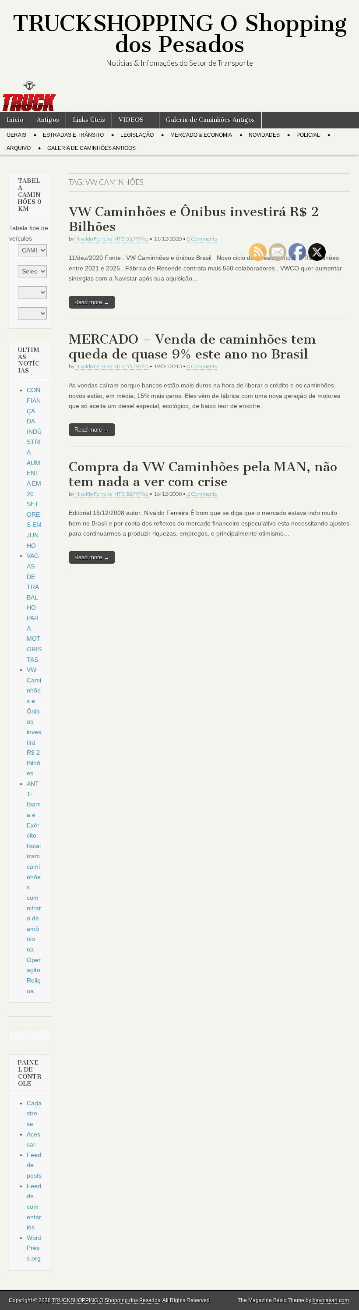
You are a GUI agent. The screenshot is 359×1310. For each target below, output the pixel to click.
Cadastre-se (34, 1113)
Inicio (15, 120)
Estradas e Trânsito (73, 135)
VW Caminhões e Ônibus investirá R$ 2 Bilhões (194, 219)
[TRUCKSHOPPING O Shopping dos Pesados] (179, 96)
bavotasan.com (331, 1300)
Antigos (48, 120)
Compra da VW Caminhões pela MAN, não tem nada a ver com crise (203, 474)
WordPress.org (34, 1248)
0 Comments (202, 238)
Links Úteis (89, 120)
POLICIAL (308, 135)
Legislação (137, 135)
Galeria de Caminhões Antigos (210, 120)
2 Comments (202, 493)
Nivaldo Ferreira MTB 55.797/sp (111, 238)
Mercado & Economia (201, 135)
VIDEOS (131, 120)
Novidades (264, 135)
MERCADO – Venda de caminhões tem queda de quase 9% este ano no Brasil (192, 346)
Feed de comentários (34, 1206)
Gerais (16, 135)
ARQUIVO (19, 148)
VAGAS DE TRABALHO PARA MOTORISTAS (34, 607)
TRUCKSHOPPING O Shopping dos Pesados (180, 34)
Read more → (91, 302)
